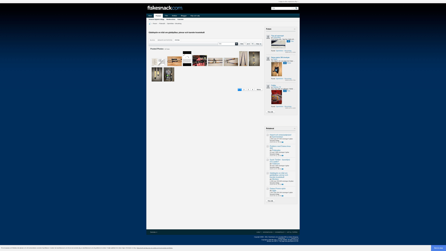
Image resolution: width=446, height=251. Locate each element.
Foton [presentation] (177, 40)
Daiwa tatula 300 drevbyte (280, 57)
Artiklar (174, 16)
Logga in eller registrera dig (288, 1)
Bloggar (184, 16)
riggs (274, 191)
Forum (158, 16)
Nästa (259, 89)
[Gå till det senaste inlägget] (282, 142)
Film (166, 16)
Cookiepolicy (280, 232)
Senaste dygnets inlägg (156, 19)
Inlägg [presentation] (152, 40)
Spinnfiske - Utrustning (174, 23)
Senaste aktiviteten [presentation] (165, 40)
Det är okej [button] (438, 248)
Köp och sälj (195, 16)
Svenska (153, 232)
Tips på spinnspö (277, 36)
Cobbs (273, 85)
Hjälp (259, 232)
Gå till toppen (292, 232)
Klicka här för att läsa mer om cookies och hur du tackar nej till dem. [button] (155, 248)
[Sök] (296, 8)
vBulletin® (288, 238)
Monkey (275, 179)
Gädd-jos (276, 164)
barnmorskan (277, 137)
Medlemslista (170, 19)
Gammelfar (277, 37)
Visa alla (270, 112)
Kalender (181, 19)
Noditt (275, 59)
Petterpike (276, 150)
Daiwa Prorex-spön (278, 189)
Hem (150, 16)
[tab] (152, 40)
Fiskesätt (162, 23)
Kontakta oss (267, 232)
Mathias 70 (277, 87)
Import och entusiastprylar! (280, 135)
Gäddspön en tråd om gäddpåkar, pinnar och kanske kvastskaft (279, 175)
